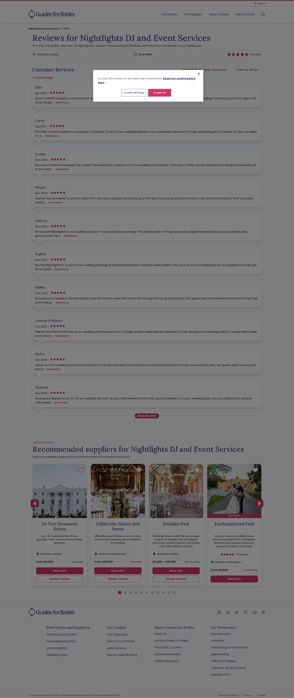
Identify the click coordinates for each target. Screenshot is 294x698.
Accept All (159, 92)
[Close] (198, 74)
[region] (148, 86)
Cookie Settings (134, 92)
